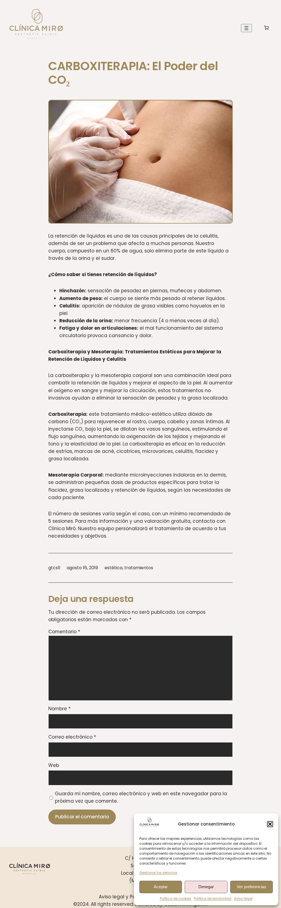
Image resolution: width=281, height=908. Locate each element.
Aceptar (161, 886)
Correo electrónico (72, 737)
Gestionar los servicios (158, 872)
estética (113, 568)
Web (53, 765)
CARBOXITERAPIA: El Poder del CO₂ (133, 73)
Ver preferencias (251, 886)
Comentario (64, 631)
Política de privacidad (212, 898)
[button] (270, 824)
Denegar (206, 886)
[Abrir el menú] (246, 28)
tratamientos (138, 568)
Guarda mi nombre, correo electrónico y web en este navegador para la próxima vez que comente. (141, 797)
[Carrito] (266, 28)
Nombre (59, 708)
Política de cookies (175, 898)
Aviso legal (243, 898)
